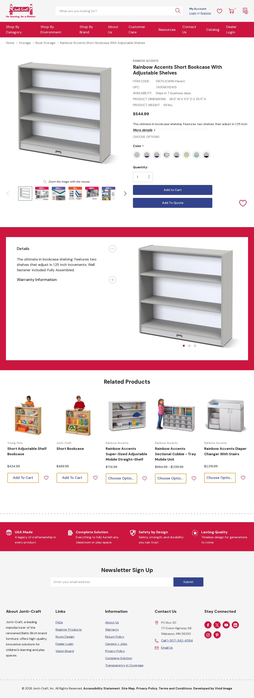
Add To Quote (172, 203)
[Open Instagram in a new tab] (208, 635)
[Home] (28, 11)
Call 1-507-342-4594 (177, 640)
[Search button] (178, 10)
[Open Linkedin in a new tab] (235, 625)
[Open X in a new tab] (217, 625)
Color (138, 146)
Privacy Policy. (147, 688)
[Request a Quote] (245, 11)
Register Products (69, 629)
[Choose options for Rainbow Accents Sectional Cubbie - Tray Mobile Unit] (176, 415)
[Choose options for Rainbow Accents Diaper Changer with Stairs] (225, 415)
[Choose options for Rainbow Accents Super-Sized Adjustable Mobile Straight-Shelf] (127, 415)
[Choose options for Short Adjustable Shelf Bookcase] (29, 415)
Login (192, 13)
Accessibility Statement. (102, 688)
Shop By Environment (50, 29)
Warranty (112, 629)
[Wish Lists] (219, 11)
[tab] (184, 346)
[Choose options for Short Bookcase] (78, 415)
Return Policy (114, 637)
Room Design (65, 637)
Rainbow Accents (145, 61)
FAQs (59, 622)
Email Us (167, 648)
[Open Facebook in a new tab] (208, 625)
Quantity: (140, 167)
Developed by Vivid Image (212, 688)
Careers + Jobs (116, 644)
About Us (113, 29)
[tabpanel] (187, 298)
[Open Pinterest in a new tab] (217, 635)
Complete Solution (118, 658)
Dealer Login (64, 644)
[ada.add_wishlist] (46, 477)
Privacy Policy (115, 651)
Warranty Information (37, 279)
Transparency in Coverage (124, 665)
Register (206, 13)
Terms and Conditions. (175, 688)
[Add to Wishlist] (243, 203)
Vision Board (65, 651)
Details (23, 248)
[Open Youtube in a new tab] (226, 625)
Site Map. (128, 688)
